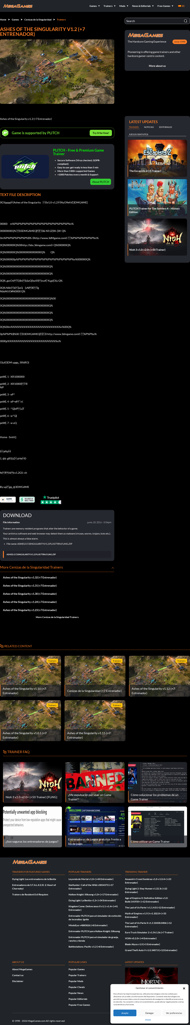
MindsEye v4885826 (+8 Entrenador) (88, 925)
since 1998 (179, 41)
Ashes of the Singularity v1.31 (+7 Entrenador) (30, 585)
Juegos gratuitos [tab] (138, 134)
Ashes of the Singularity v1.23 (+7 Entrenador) (30, 610)
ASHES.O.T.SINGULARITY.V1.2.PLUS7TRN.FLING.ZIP (31, 554)
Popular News (76, 993)
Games (15, 19)
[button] (184, 987)
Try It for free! (101, 133)
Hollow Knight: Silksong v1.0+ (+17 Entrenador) (93, 894)
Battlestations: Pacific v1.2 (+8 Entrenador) (91, 946)
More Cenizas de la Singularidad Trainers (57, 617)
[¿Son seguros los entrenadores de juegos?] (32, 826)
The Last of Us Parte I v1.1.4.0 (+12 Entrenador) (150, 907)
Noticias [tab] (149, 127)
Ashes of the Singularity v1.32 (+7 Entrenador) (30, 577)
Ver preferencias (174, 1013)
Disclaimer (17, 981)
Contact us (17, 975)
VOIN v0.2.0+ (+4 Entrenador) (141, 938)
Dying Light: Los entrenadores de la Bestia (34, 879)
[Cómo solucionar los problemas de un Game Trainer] (157, 782)
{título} (148, 1020)
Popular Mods (76, 981)
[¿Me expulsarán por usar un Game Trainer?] (94, 782)
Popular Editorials (78, 998)
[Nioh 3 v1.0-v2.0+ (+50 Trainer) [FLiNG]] (32, 782)
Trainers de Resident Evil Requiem (30, 894)
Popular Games (77, 969)
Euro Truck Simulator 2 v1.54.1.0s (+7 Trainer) (149, 932)
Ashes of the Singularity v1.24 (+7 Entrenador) (30, 601)
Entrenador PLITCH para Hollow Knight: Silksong (94, 931)
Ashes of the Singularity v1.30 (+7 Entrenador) (30, 593)
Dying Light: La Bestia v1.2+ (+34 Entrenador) (92, 900)
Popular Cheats (77, 987)
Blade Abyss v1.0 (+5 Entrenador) (142, 944)
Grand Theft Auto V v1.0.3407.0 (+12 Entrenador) (151, 950)
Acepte (124, 1013)
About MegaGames (22, 969)
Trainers (61, 19)
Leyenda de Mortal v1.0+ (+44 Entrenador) (91, 879)
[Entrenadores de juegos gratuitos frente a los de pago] (94, 826)
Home (3, 19)
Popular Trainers (77, 975)
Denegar (149, 1013)
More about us (157, 65)
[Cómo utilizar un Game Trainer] (157, 826)
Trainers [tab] (134, 127)
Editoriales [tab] (165, 127)
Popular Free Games (79, 1004)
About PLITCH (100, 181)
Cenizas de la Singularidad (38, 19)
